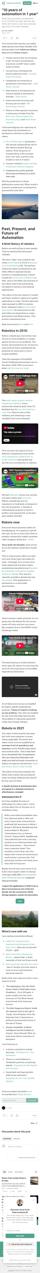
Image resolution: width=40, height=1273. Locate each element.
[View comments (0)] (12, 38)
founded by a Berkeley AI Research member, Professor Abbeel (19, 571)
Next (32, 1123)
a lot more (26, 498)
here (22, 324)
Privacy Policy (27, 1254)
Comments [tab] (7, 1139)
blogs (17, 119)
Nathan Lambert (7, 31)
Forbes (25, 116)
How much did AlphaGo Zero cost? (22, 964)
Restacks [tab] (16, 1139)
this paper (6, 580)
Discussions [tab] (19, 1172)
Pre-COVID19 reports (15, 141)
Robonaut (13, 495)
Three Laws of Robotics (23, 277)
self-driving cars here (17, 368)
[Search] (36, 1172)
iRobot (31, 539)
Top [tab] (4, 1172)
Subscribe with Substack (21, 1244)
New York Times (13, 116)
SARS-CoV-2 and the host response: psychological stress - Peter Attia (21, 944)
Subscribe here (24, 1094)
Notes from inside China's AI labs (14, 1179)
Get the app (29, 1266)
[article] (20, 1185)
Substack (11, 1270)
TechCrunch (21, 96)
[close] (33, 1200)
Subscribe (27, 3)
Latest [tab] (10, 1172)
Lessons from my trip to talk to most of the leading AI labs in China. (13, 1184)
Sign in (35, 3)
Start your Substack (15, 1266)
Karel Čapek (13, 262)
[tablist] (11, 1138)
